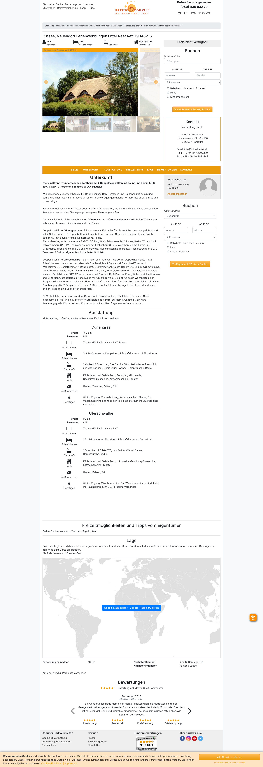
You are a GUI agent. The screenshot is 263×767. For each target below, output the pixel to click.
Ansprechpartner (177, 193)
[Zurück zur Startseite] (131, 7)
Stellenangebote (97, 741)
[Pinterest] (194, 738)
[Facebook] (182, 738)
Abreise (208, 69)
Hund (173, 92)
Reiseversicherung (67, 7)
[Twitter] (200, 738)
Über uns (88, 4)
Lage (150, 169)
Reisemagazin (73, 4)
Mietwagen (49, 7)
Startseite (48, 4)
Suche (59, 4)
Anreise (177, 69)
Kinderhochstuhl (179, 96)
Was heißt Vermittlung (54, 737)
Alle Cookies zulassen (229, 757)
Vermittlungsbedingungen (56, 741)
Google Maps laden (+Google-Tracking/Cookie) (131, 607)
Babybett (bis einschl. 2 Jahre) (187, 88)
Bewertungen (167, 169)
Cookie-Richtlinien (51, 763)
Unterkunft (91, 169)
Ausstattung (113, 169)
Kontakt (186, 169)
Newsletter (94, 745)
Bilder (75, 169)
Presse (91, 737)
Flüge (91, 7)
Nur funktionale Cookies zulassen (229, 763)
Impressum (71, 763)
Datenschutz (49, 745)
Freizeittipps (135, 169)
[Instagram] (188, 738)
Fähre (83, 7)
